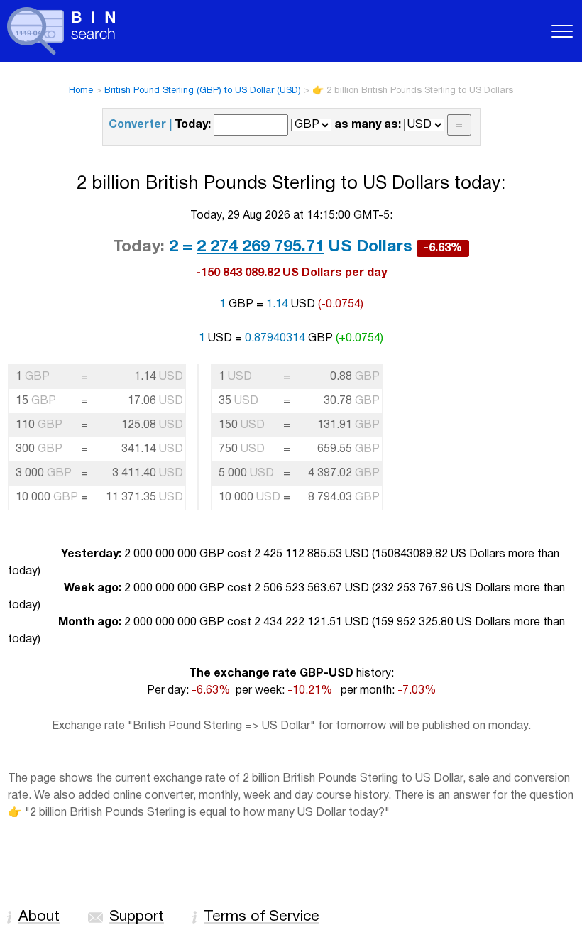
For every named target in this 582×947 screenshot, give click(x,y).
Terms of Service (261, 917)
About (39, 917)
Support (136, 917)
